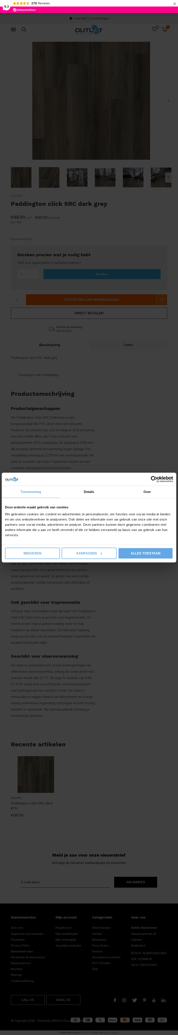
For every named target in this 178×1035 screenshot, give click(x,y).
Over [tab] (147, 492)
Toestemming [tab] (30, 492)
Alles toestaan (146, 553)
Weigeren (32, 553)
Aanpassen (86, 553)
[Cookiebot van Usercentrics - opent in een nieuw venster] (154, 479)
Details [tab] (89, 492)
